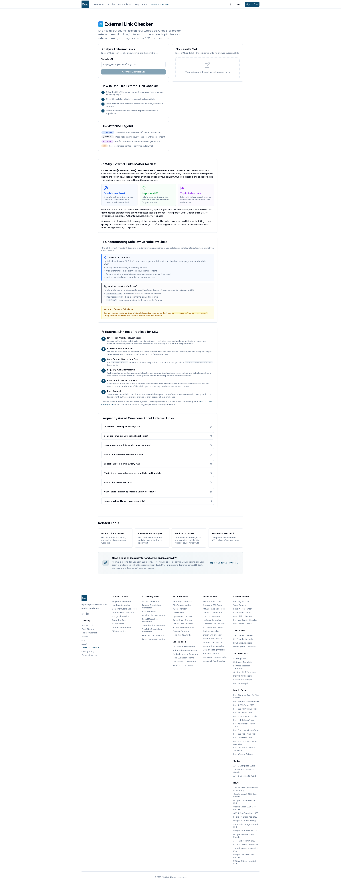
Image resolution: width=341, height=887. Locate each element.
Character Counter (242, 612)
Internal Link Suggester (213, 646)
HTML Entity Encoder (242, 643)
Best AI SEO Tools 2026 (243, 705)
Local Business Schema (183, 657)
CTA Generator (149, 611)
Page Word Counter (242, 609)
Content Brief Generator (123, 612)
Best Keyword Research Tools (244, 725)
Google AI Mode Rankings (245, 820)
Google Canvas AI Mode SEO (244, 801)
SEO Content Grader (242, 623)
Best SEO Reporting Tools (244, 734)
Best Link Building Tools (243, 720)
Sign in (239, 4)
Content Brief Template (244, 672)
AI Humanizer (118, 623)
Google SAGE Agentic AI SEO (246, 830)
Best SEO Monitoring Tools (245, 709)
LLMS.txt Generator (211, 616)
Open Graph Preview (182, 616)
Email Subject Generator (153, 615)
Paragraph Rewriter (120, 616)
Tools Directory (89, 629)
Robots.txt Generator (212, 612)
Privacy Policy (88, 651)
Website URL (107, 59)
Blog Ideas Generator (121, 601)
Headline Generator (121, 605)
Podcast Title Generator (153, 635)
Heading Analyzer (241, 601)
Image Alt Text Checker (214, 661)
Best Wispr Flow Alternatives (246, 701)
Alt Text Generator (150, 601)
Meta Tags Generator (183, 601)
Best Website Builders (243, 754)
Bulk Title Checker (211, 653)
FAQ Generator (119, 631)
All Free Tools (88, 625)
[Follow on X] (83, 613)
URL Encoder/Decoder (243, 639)
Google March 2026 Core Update (245, 808)
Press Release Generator (153, 639)
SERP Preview (178, 612)
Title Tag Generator (182, 605)
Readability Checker (242, 616)
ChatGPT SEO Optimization (246, 844)
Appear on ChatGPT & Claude (243, 771)
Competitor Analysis (242, 679)
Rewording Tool (119, 620)
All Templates (239, 658)
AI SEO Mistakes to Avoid (244, 776)
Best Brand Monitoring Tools (246, 730)
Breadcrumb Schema (183, 665)
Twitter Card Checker (183, 623)
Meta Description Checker (215, 657)
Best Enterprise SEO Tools (245, 716)
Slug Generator (180, 609)
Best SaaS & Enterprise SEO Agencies (245, 742)
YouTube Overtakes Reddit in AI (245, 849)
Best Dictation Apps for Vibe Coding (246, 696)
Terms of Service (89, 655)
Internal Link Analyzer (212, 638)
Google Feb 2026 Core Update (243, 856)
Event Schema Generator (184, 661)
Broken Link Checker (212, 635)
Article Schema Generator (185, 650)
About (145, 4)
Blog (137, 4)
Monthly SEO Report (242, 676)
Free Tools (99, 4)
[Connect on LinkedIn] (87, 613)
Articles (111, 4)
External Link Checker (213, 642)
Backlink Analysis (241, 683)
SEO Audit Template (242, 662)
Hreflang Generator (212, 620)
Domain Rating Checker (214, 649)
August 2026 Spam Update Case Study (245, 789)
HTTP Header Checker (213, 627)
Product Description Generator (151, 606)
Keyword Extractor (181, 631)
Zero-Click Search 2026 (244, 841)
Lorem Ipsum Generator (244, 646)
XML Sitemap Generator (214, 609)
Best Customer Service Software (244, 749)
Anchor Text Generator (183, 627)
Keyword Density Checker (245, 620)
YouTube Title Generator (153, 625)
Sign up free (252, 4)
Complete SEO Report (213, 605)
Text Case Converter (243, 635)
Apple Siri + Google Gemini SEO (245, 825)
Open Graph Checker (182, 620)
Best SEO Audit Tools (242, 712)
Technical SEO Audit (212, 601)
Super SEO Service (160, 4)
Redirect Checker (211, 631)
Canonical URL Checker (213, 623)
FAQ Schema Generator (184, 646)
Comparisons (124, 4)
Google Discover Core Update (243, 835)
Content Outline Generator (124, 609)
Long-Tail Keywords (182, 635)
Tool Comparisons (90, 632)
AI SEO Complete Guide (244, 765)
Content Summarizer (122, 627)
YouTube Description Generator (152, 630)
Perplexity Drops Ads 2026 (245, 817)
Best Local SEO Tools (242, 737)
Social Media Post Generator (150, 620)
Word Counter (240, 605)
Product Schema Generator (185, 654)
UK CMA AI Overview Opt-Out (245, 862)
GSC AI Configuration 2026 (245, 813)
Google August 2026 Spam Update (245, 795)
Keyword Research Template (241, 667)
